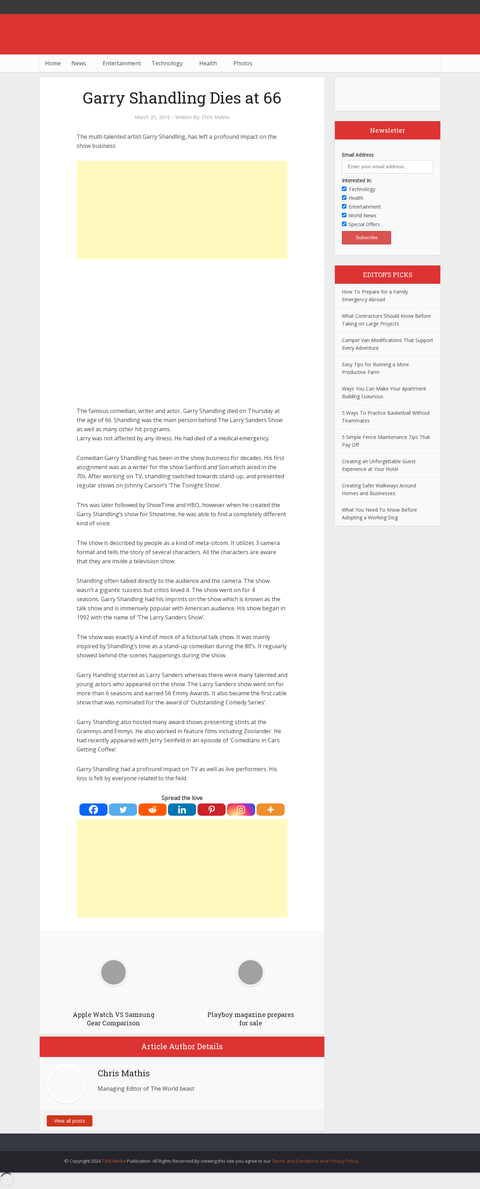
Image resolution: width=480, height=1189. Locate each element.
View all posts (69, 1120)
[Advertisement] (182, 210)
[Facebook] (93, 809)
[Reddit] (152, 809)
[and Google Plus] (433, 7)
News (78, 63)
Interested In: (357, 180)
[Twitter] (123, 809)
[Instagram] (241, 809)
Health (208, 63)
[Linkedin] (182, 809)
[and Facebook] (419, 7)
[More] (271, 809)
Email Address (358, 154)
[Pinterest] (211, 809)
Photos (242, 63)
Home (53, 63)
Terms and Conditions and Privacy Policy (315, 1161)
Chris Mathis (216, 117)
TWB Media (114, 1161)
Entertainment (122, 63)
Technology (167, 63)
